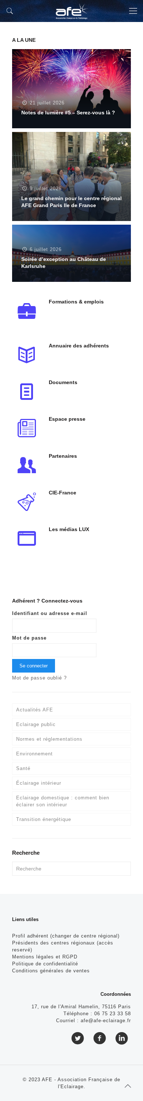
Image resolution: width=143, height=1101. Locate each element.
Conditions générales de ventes (51, 970)
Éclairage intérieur (38, 783)
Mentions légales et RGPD (44, 957)
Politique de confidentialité (45, 963)
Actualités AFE (34, 709)
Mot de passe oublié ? (39, 678)
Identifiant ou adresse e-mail (49, 613)
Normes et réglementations (49, 739)
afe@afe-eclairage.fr (106, 1020)
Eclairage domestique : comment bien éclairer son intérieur (62, 801)
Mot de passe (29, 638)
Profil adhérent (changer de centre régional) (66, 936)
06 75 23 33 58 (112, 1013)
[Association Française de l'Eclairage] (71, 11)
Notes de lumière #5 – (68, 112)
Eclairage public (36, 724)
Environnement (34, 753)
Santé (23, 768)
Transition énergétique (43, 819)
